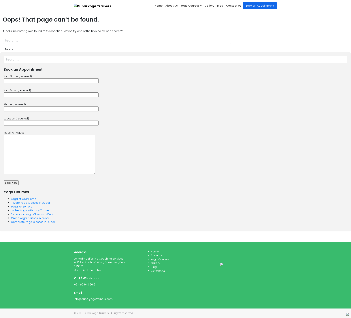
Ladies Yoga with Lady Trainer (30, 210)
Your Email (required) (17, 90)
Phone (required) (15, 104)
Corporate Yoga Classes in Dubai (33, 222)
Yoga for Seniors (21, 206)
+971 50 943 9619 (84, 284)
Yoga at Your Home (23, 199)
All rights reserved (122, 313)
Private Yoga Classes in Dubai (30, 203)
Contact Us (233, 5)
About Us (171, 5)
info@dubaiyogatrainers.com (93, 299)
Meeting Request (14, 132)
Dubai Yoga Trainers (96, 313)
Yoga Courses (190, 5)
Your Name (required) (18, 76)
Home (159, 5)
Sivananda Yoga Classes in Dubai (33, 214)
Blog (220, 5)
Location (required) (16, 118)
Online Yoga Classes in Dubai (30, 218)
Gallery (209, 5)
